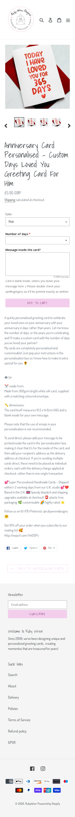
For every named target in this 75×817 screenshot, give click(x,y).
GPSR (12, 742)
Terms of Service (19, 720)
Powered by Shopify (49, 804)
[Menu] (68, 19)
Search (12, 674)
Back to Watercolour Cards (40, 568)
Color (8, 214)
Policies (13, 708)
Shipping (9, 200)
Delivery (13, 697)
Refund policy (17, 731)
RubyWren (31, 804)
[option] (19, 122)
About (12, 686)
